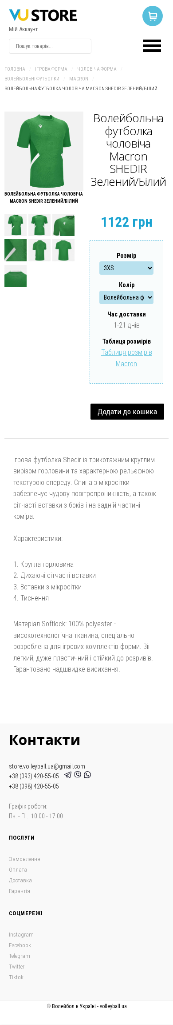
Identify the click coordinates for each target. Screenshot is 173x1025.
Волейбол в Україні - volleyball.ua (89, 1006)
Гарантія (19, 891)
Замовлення (24, 859)
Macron (78, 79)
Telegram (19, 956)
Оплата (18, 869)
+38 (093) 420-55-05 (35, 776)
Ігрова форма (51, 69)
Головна (14, 69)
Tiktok (16, 977)
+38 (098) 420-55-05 (34, 786)
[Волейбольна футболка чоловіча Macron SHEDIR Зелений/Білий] (43, 151)
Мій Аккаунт (23, 29)
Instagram (21, 934)
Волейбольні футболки (31, 79)
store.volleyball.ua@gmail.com (47, 766)
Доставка (20, 880)
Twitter (16, 966)
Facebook (20, 945)
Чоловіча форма (97, 69)
